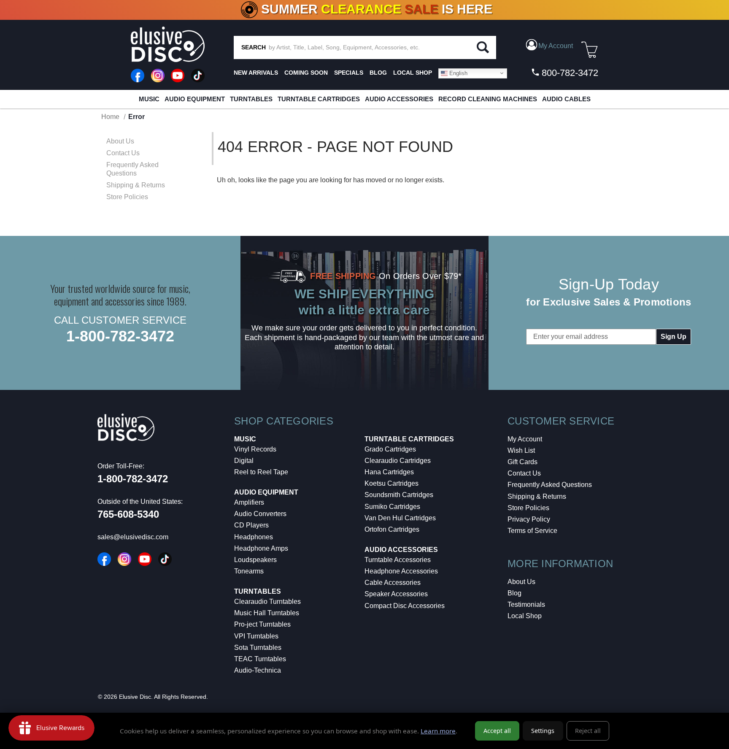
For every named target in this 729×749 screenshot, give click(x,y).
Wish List (521, 450)
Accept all (497, 731)
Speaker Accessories (396, 594)
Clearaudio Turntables (267, 601)
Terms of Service (532, 530)
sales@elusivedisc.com (132, 537)
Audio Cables (566, 99)
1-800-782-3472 (120, 336)
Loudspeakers (255, 559)
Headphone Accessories (401, 571)
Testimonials (526, 604)
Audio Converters (260, 513)
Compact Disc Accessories (404, 605)
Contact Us (123, 153)
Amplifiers (249, 502)
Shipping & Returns (135, 185)
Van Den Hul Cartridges (400, 518)
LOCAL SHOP (412, 72)
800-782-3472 (568, 73)
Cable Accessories (392, 582)
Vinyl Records (255, 449)
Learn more (438, 731)
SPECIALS (348, 72)
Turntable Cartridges (319, 99)
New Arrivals (256, 72)
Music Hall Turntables (266, 613)
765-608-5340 (128, 514)
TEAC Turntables (260, 658)
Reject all (588, 731)
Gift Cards (522, 461)
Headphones (253, 537)
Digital (244, 460)
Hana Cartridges (389, 472)
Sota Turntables (257, 647)
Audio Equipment (195, 99)
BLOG (378, 72)
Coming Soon (306, 72)
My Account (525, 439)
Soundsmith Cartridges (398, 494)
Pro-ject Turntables (262, 624)
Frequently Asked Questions (132, 169)
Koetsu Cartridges (391, 483)
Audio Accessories (399, 99)
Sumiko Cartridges (392, 506)
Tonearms (249, 571)
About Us (120, 141)
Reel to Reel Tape (261, 472)
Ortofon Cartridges (391, 529)
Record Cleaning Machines (487, 99)
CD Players (251, 525)
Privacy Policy (529, 519)
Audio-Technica (257, 670)
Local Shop (525, 615)
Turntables (251, 99)
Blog (514, 593)
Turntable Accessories (397, 559)
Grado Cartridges (390, 449)
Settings (542, 731)
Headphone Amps (261, 548)
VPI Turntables (256, 636)
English (457, 73)
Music (149, 99)
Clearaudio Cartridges (397, 460)
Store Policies (127, 196)
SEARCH (253, 47)
